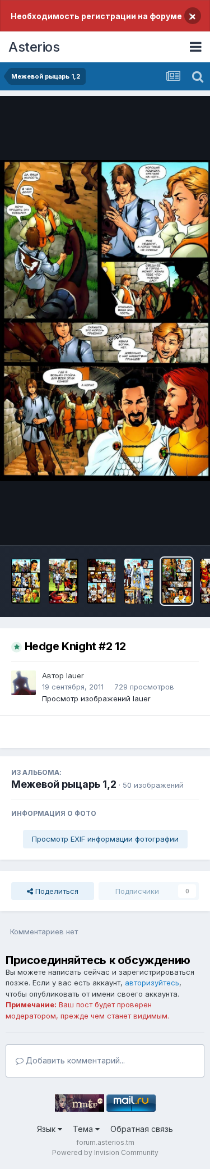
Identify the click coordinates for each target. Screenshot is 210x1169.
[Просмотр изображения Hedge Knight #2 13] (138, 581)
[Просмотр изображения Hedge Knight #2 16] (25, 581)
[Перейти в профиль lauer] (23, 682)
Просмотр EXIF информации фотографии (105, 838)
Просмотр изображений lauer (96, 698)
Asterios (33, 47)
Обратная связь (141, 1129)
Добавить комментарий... (74, 1060)
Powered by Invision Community (105, 1152)
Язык (47, 1129)
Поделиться (55, 891)
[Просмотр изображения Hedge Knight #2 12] (176, 581)
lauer (75, 675)
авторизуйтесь (152, 982)
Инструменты (161, 524)
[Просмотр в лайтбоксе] (105, 321)
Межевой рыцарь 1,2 (63, 784)
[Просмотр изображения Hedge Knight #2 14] (101, 581)
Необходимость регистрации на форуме (96, 16)
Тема (84, 1129)
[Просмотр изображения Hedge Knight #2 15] (63, 581)
